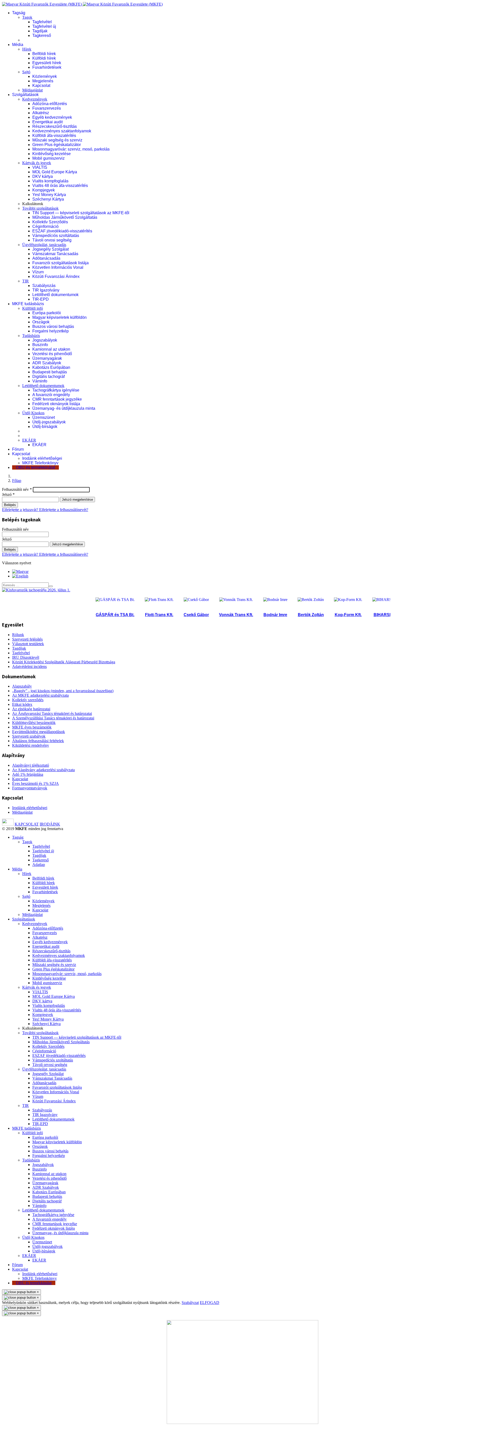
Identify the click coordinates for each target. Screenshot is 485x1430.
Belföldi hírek (44, 54)
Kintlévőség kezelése (51, 154)
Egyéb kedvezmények (52, 117)
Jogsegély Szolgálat (50, 249)
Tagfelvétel (42, 22)
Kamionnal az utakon (51, 349)
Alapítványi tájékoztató (30, 765)
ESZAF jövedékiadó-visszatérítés (62, 231)
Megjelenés (42, 81)
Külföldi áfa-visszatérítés (54, 135)
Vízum (38, 272)
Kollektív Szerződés (50, 222)
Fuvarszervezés (46, 108)
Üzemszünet (43, 417)
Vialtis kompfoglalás (50, 181)
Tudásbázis (31, 335)
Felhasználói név (17, 489)
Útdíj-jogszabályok (49, 422)
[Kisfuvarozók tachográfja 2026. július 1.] (36, 590)
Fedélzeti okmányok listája (56, 404)
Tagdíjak (39, 31)
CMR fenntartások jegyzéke (57, 399)
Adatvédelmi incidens (29, 666)
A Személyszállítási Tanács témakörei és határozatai (53, 718)
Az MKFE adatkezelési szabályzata (40, 695)
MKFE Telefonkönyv (40, 463)
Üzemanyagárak (47, 358)
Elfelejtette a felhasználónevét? (63, 509)
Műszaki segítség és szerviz (57, 140)
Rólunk (18, 635)
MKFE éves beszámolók (32, 727)
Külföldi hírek (44, 58)
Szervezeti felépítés (27, 639)
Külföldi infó (32, 308)
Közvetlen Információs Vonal (57, 267)
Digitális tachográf (48, 376)
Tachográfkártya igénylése (55, 390)
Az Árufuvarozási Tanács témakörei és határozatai (52, 713)
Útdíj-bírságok (44, 426)
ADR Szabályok (46, 363)
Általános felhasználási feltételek (38, 741)
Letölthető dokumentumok (55, 295)
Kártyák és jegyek (36, 163)
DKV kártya (42, 176)
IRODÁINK (50, 824)
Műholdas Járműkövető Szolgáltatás (64, 217)
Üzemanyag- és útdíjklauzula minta (63, 408)
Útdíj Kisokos (33, 413)
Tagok (27, 17)
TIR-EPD (40, 299)
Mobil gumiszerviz (48, 158)
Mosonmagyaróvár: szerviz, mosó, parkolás (71, 149)
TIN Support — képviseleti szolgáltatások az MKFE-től (80, 213)
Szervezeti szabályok (28, 736)
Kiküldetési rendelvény (30, 745)
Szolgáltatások (25, 94)
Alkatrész (40, 113)
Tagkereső (41, 35)
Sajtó (26, 72)
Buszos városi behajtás (53, 326)
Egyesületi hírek (46, 63)
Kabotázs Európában (51, 367)
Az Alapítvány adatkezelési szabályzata (43, 770)
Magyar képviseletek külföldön (59, 317)
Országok (41, 322)
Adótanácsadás (46, 258)
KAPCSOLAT (27, 824)
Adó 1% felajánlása (27, 774)
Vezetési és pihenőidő (52, 354)
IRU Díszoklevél (25, 657)
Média (17, 44)
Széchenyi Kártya (48, 199)
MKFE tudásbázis (28, 304)
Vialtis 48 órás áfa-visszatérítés (60, 185)
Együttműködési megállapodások (38, 732)
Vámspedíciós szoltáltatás (55, 235)
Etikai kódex (22, 704)
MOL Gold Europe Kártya (54, 172)
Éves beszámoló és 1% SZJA (35, 783)
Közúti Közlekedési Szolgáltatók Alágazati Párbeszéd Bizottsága (63, 662)
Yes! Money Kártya (49, 194)
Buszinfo (40, 345)
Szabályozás (44, 285)
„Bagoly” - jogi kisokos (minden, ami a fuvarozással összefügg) (62, 691)
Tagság (18, 13)
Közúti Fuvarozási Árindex (56, 276)
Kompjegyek (43, 190)
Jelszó (8, 494)
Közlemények (44, 76)
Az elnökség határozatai (31, 709)
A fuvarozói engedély (51, 395)
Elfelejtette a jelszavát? (20, 509)
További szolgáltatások (40, 208)
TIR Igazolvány (45, 290)
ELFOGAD (209, 1302)
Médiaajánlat (32, 90)
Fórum (18, 449)
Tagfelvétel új (44, 26)
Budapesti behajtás (49, 372)
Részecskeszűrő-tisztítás (54, 126)
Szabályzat (190, 1302)
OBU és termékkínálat (35, 467)
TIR (25, 281)
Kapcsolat (41, 85)
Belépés (10, 505)
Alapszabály (22, 686)
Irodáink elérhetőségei (42, 458)
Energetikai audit (47, 122)
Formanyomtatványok (29, 788)
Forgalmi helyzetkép (50, 331)
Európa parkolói (46, 313)
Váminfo (39, 381)
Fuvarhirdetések (46, 67)
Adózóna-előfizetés (49, 104)
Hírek (26, 49)
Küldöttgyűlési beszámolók (34, 722)
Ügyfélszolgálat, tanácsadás (44, 245)
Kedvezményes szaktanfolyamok (61, 131)
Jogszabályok (44, 340)
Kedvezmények (34, 99)
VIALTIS (39, 167)
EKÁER (29, 440)
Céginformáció (45, 226)
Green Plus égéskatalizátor (56, 144)
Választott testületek (28, 644)
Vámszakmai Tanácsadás (55, 254)
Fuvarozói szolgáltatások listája (60, 263)
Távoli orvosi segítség (51, 240)
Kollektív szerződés (27, 700)
